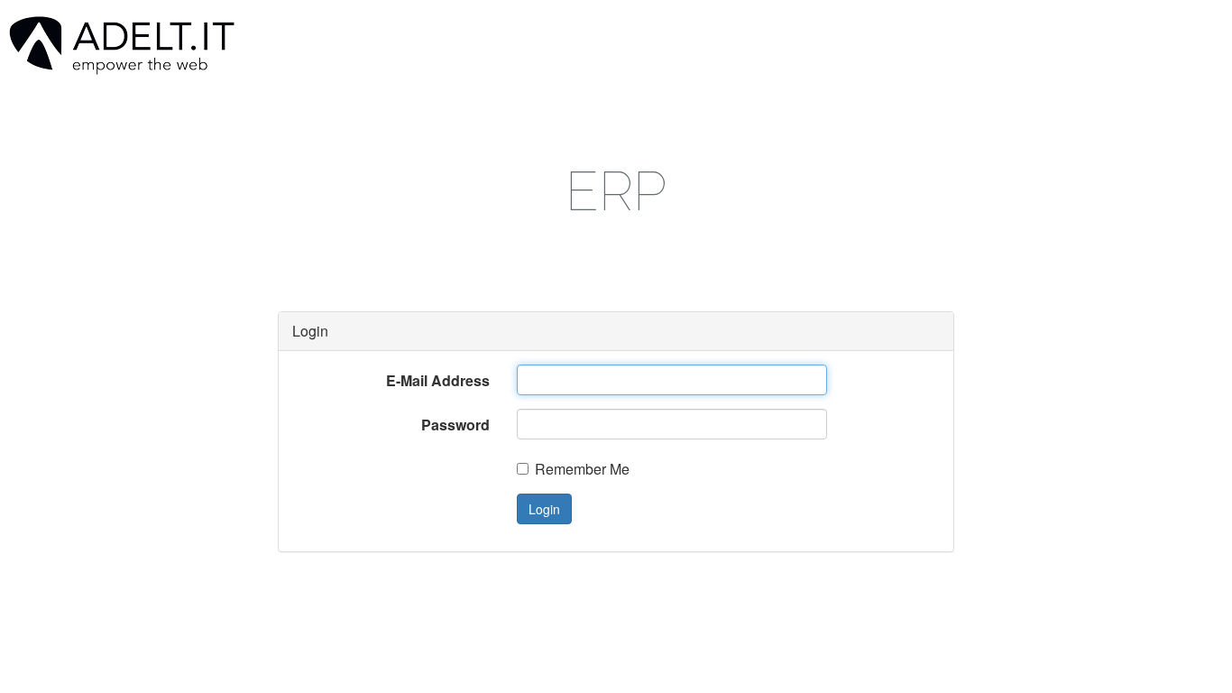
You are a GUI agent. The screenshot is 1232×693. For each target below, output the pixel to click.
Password (455, 424)
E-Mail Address (438, 380)
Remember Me (582, 469)
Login (544, 509)
